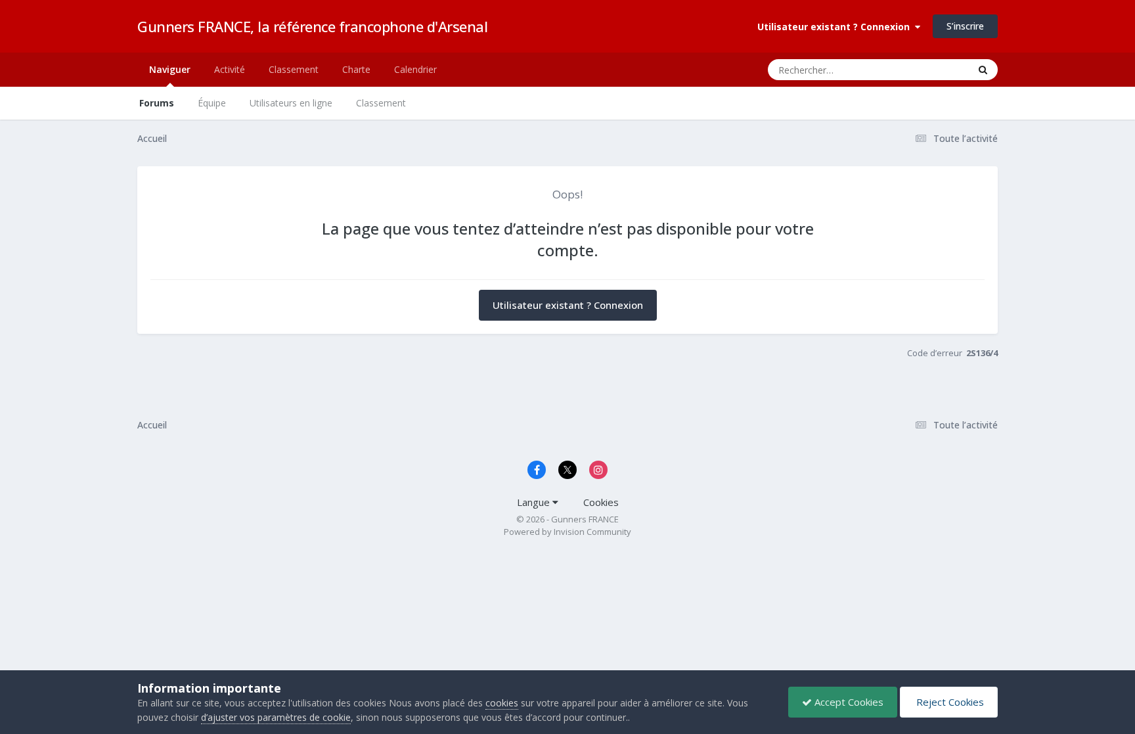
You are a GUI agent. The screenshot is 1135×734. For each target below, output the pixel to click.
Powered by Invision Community (567, 532)
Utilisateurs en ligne (291, 103)
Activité (229, 69)
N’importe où (925, 69)
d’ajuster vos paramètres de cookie (276, 717)
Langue (534, 502)
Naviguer (169, 69)
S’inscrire (965, 26)
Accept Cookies (847, 701)
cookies (501, 703)
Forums (156, 103)
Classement (381, 103)
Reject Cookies (949, 701)
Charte (356, 69)
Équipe (212, 103)
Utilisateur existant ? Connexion (836, 26)
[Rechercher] (983, 69)
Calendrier (415, 69)
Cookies (601, 502)
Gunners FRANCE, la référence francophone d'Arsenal (312, 26)
